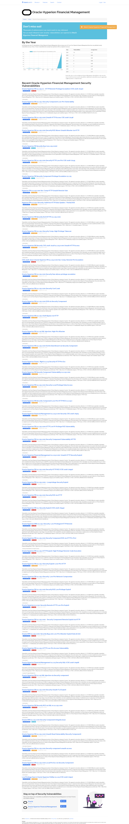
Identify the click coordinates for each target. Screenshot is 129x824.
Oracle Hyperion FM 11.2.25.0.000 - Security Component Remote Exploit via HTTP (51, 619)
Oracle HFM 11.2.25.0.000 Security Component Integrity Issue (44, 720)
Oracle (29, 19)
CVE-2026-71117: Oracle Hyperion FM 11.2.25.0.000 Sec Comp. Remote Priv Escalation (52, 260)
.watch (28, 2)
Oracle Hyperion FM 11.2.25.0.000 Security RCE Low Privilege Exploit (46, 589)
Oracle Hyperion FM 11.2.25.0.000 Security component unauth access (47, 748)
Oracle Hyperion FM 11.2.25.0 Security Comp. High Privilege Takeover (47, 231)
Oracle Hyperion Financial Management (42, 807)
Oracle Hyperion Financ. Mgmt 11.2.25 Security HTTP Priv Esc (43, 362)
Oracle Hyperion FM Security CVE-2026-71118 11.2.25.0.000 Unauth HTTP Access (51, 245)
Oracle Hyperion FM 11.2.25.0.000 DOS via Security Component (44, 301)
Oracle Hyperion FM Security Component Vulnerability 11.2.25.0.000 (46, 372)
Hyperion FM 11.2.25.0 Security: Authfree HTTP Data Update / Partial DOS (48, 202)
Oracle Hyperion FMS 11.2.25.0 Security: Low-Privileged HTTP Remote (47, 524)
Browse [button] (37, 2)
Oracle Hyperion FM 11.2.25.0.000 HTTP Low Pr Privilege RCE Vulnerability (48, 426)
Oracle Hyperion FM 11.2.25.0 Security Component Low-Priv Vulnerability (48, 102)
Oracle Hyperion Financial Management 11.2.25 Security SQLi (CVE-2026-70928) (50, 662)
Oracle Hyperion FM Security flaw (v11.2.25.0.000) (39, 146)
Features (45, 2)
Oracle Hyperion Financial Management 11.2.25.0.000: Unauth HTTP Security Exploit (52, 455)
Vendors (25, 19)
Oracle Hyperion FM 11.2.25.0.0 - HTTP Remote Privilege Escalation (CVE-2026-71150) (52, 89)
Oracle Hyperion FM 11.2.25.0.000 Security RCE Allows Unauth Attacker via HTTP (50, 130)
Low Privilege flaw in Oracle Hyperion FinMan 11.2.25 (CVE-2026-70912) (47, 777)
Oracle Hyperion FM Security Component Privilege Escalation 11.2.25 (46, 176)
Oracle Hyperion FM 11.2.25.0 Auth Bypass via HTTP (40, 316)
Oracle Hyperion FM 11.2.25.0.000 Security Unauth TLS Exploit (44, 690)
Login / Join (102, 2)
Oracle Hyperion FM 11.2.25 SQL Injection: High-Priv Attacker (43, 331)
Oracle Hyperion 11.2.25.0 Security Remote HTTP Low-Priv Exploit (45, 605)
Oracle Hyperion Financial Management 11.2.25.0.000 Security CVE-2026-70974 (50, 414)
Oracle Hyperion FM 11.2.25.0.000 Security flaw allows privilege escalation (48, 274)
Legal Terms (71, 818)
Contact (59, 2)
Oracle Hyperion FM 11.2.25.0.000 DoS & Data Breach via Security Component (49, 346)
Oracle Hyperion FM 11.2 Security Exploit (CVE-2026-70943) (43, 508)
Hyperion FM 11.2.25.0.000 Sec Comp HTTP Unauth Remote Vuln (45, 190)
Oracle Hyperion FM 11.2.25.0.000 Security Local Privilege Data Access (47, 385)
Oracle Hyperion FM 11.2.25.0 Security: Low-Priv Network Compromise (47, 576)
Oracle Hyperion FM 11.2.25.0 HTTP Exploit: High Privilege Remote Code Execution (51, 551)
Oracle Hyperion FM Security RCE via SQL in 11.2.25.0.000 (42, 705)
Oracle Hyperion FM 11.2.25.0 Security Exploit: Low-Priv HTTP (44, 564)
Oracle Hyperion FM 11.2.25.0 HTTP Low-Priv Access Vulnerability (45, 648)
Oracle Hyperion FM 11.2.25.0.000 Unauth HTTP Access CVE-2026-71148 (47, 117)
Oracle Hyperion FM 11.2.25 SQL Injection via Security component (45, 675)
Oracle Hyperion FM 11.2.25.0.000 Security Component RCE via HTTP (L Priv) (49, 538)
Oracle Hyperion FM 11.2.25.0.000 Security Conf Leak (41, 288)
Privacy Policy (53, 818)
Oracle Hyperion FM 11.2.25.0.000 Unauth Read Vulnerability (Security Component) (51, 734)
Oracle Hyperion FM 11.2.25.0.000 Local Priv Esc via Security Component (48, 763)
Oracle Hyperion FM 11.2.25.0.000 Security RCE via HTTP (42, 495)
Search (52, 2)
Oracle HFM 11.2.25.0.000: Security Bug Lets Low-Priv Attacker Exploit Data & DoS (51, 634)
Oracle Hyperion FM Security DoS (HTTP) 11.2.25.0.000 (41, 217)
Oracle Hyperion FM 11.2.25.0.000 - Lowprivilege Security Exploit (45, 482)
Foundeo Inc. (27, 818)
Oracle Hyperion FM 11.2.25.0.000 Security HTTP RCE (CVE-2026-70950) (47, 469)
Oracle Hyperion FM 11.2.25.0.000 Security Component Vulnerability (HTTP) (49, 439)
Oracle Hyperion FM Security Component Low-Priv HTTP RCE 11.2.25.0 (47, 401)
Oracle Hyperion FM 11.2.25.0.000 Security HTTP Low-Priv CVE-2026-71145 (48, 160)
